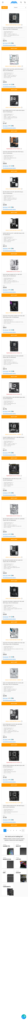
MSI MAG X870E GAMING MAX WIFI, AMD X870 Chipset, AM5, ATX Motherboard (12, 561)
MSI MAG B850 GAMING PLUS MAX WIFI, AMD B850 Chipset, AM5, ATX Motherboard (13, 519)
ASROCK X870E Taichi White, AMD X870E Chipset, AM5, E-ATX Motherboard (13, 70)
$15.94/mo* (5, 84)
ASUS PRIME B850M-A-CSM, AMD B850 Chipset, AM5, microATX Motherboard (14, 398)
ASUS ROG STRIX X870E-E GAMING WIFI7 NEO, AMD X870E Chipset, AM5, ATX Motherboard (14, 316)
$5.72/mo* (5, 452)
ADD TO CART (14, 48)
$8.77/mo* (5, 43)
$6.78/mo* (5, 739)
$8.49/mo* (5, 289)
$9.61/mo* (5, 698)
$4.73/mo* (5, 125)
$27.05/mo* (5, 166)
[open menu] (2, 2)
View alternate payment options (9, 45)
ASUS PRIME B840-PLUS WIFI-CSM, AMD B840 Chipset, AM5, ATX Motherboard (12, 725)
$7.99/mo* (5, 492)
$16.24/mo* (5, 657)
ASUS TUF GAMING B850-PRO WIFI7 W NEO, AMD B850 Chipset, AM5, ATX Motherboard (13, 683)
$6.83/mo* (5, 248)
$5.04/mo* (5, 819)
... (18, 830)
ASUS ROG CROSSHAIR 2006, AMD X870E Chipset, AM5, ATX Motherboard (13, 152)
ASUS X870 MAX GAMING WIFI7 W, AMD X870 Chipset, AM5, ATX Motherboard (12, 275)
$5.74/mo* (5, 411)
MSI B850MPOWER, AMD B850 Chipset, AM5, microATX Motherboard (12, 479)
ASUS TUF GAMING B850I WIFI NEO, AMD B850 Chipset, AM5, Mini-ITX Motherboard (12, 28)
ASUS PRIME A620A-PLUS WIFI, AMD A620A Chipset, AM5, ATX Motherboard (14, 111)
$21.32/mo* (5, 330)
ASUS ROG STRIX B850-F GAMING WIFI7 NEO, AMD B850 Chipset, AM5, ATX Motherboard (13, 602)
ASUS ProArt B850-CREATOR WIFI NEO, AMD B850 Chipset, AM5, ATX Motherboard (13, 356)
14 (20, 830)
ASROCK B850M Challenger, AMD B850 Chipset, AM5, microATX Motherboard (14, 766)
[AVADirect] (14, 2)
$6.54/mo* (5, 534)
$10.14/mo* (5, 371)
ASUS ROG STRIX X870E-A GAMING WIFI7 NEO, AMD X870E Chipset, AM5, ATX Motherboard (14, 643)
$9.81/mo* (5, 575)
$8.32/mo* (5, 207)
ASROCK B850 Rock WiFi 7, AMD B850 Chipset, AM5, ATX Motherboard (13, 234)
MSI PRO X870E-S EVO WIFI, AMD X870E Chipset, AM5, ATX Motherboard (13, 192)
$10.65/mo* (5, 616)
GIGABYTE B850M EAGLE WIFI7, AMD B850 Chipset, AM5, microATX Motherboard (13, 438)
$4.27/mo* (5, 779)
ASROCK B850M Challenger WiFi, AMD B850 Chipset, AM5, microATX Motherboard (13, 806)
